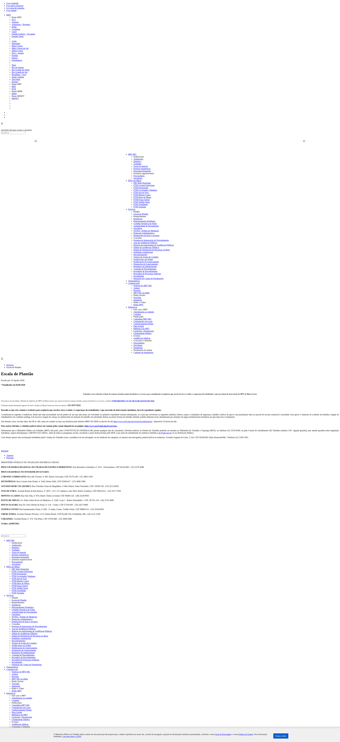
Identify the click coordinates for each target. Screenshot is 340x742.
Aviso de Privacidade (223, 734)
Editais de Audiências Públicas (146, 247)
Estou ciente (280, 736)
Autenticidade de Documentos (146, 226)
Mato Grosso (17, 46)
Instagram (137, 300)
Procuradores (138, 176)
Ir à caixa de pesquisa (15, 8)
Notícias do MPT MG (142, 286)
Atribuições (138, 159)
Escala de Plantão (140, 214)
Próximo (10, 458)
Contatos (137, 314)
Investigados (138, 276)
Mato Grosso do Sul (20, 48)
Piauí (14, 65)
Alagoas (15, 22)
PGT (14, 20)
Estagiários (138, 348)
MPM (14, 94)
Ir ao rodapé (11, 10)
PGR (14, 89)
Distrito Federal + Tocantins (23, 34)
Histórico (137, 161)
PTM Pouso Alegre (141, 200)
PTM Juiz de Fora (141, 192)
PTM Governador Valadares (145, 190)
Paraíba (15, 55)
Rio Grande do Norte (20, 70)
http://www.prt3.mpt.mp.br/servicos (101, 426)
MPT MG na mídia (141, 293)
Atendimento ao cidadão (143, 312)
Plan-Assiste (138, 326)
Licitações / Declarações (143, 331)
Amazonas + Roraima (21, 24)
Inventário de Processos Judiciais (147, 274)
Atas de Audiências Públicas (145, 243)
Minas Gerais (17, 51)
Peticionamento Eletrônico (144, 221)
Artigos (136, 288)
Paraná (14, 58)
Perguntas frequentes (142, 171)
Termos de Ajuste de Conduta (145, 257)
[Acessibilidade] (6, 112)
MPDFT (15, 98)
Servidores (137, 178)
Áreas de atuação (140, 166)
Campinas (16, 29)
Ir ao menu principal (14, 6)
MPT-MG (132, 154)
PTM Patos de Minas (142, 197)
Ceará (14, 32)
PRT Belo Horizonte (142, 183)
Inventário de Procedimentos (145, 271)
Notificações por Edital (143, 259)
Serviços (131, 209)
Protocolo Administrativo (143, 233)
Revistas (137, 290)
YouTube (137, 297)
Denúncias (137, 219)
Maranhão (16, 43)
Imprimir (4, 451)
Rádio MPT (138, 305)
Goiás (14, 41)
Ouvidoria (137, 228)
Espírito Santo (18, 36)
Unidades (137, 164)
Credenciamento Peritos (143, 324)
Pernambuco (17, 60)
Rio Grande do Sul (19, 72)
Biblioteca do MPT (141, 328)
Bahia (14, 27)
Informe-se (132, 307)
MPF (14, 86)
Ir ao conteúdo (12, 3)
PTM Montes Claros (142, 195)
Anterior (9, 455)
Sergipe (15, 82)
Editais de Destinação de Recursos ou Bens (151, 250)
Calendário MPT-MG (142, 319)
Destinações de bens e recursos (146, 235)
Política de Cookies (246, 734)
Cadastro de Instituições (143, 352)
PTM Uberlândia (140, 204)
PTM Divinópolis (140, 188)
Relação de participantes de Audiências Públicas (153, 245)
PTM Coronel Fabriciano (144, 185)
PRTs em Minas (134, 180)
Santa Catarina (18, 77)
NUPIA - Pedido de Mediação (146, 231)
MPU (8, 15)
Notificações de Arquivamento (146, 262)
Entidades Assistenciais (143, 252)
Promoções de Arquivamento (145, 264)
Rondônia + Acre (19, 74)
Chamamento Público (142, 333)
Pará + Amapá (18, 53)
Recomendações (140, 254)
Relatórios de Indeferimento (145, 266)
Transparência (134, 281)
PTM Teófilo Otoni (141, 202)
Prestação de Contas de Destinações (148, 278)
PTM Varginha (139, 207)
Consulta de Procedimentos (144, 269)
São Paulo (16, 79)
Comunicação (134, 283)
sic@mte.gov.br (165, 433)
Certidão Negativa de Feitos (145, 223)
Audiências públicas (141, 338)
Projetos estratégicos (141, 169)
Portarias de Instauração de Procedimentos (151, 240)
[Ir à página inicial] (170, 143)
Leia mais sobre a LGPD (71, 736)
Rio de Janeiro (18, 67)
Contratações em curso (142, 321)
